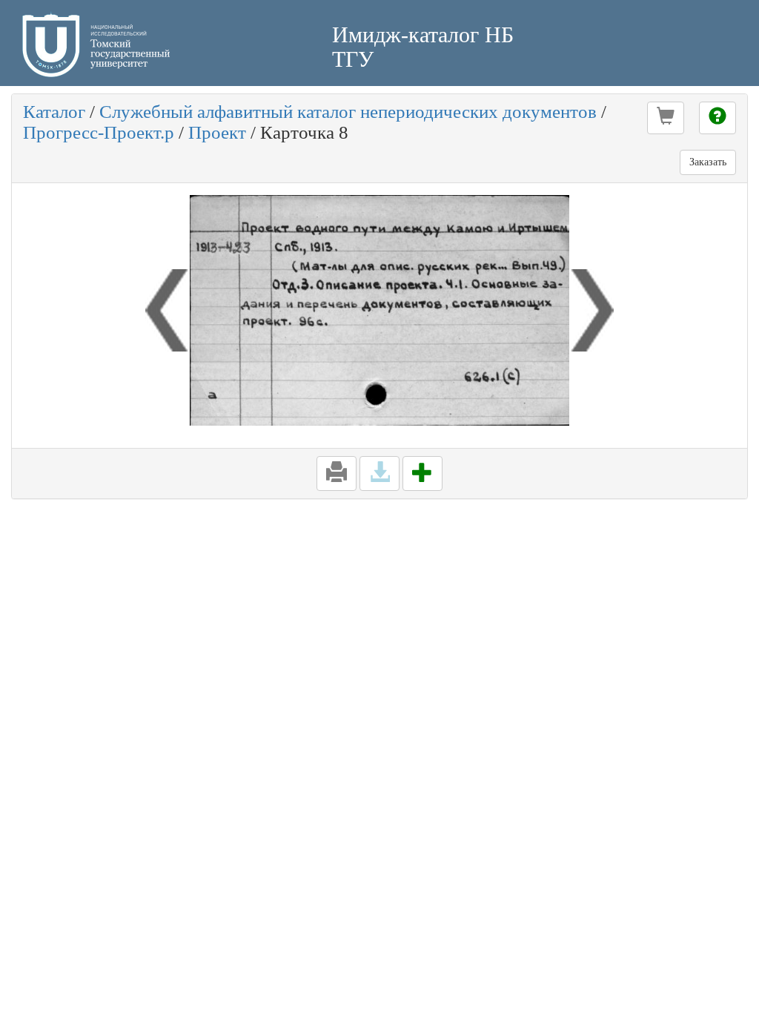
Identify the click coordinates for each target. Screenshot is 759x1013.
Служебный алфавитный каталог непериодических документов (348, 112)
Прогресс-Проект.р (98, 132)
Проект (217, 132)
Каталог (54, 112)
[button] (665, 118)
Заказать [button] (707, 162)
